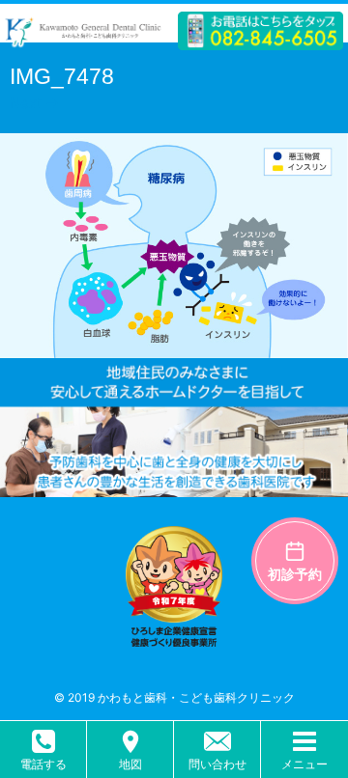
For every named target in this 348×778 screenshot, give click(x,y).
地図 (130, 764)
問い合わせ (217, 764)
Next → (34, 103)
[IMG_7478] (174, 347)
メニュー (304, 764)
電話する (43, 764)
